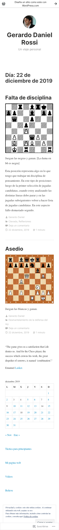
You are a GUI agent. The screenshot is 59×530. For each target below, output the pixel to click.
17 (14, 412)
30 (7, 425)
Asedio (14, 249)
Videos (9, 476)
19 (28, 412)
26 (28, 418)
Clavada (13, 221)
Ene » (17, 435)
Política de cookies (31, 516)
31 (14, 425)
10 (14, 406)
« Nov (8, 435)
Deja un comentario (19, 225)
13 (35, 406)
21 (42, 412)
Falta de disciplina (28, 97)
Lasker (18, 367)
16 (7, 412)
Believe (9, 490)
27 (35, 418)
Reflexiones (25, 221)
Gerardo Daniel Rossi (29, 38)
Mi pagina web (13, 462)
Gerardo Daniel (16, 217)
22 (49, 412)
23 (7, 418)
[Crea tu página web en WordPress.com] (29, 3)
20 (35, 412)
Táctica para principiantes (18, 448)
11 (21, 406)
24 (14, 418)
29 (49, 418)
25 (21, 418)
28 (42, 418)
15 (49, 406)
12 (28, 406)
